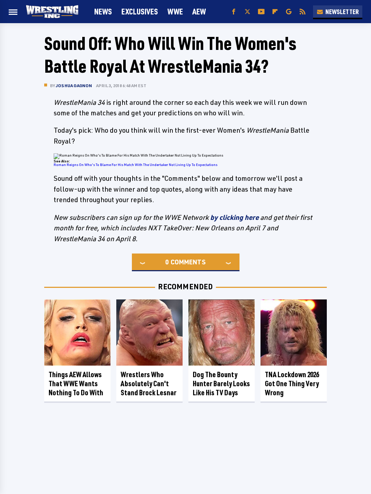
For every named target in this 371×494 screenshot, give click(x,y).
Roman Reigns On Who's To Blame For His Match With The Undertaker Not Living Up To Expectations (135, 164)
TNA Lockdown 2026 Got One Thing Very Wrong (292, 383)
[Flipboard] (275, 12)
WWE (175, 11)
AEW (199, 11)
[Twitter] (247, 12)
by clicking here (234, 217)
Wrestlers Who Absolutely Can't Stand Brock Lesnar (148, 383)
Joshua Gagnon (74, 85)
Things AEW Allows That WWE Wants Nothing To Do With (76, 383)
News (103, 11)
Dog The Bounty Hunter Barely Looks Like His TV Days (221, 383)
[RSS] (302, 12)
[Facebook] (233, 12)
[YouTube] (261, 12)
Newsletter (342, 12)
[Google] (288, 12)
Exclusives (139, 11)
